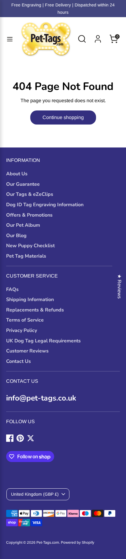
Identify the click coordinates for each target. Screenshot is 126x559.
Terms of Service (25, 320)
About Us (17, 173)
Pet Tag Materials (26, 256)
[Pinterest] (20, 438)
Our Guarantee (23, 184)
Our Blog (16, 235)
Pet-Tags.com (47, 542)
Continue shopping (63, 117)
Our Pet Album (23, 225)
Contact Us (18, 361)
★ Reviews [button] (119, 286)
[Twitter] (30, 438)
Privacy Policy (21, 330)
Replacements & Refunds (35, 310)
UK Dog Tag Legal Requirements (43, 340)
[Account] (98, 36)
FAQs (12, 289)
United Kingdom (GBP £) (35, 494)
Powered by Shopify (77, 542)
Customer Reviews (27, 351)
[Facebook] (9, 438)
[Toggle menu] (10, 38)
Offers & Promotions (29, 215)
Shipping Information (30, 299)
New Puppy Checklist (30, 245)
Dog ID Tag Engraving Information (44, 204)
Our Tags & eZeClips (29, 194)
